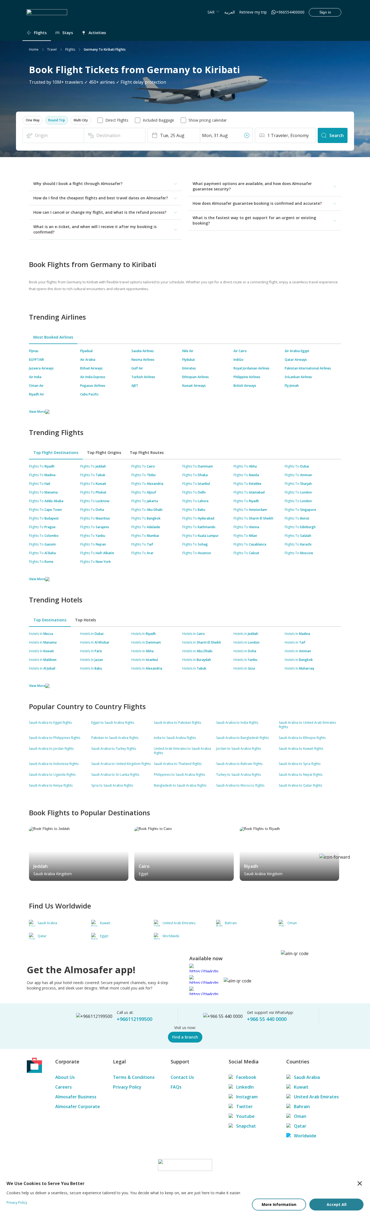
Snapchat (246, 1126)
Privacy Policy (127, 1087)
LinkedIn (245, 1087)
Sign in (325, 12)
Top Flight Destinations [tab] (55, 452)
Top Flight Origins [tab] (104, 452)
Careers (63, 1087)
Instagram (247, 1096)
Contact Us (182, 1077)
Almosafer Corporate (77, 1106)
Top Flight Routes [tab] (147, 452)
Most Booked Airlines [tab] (53, 337)
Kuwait (301, 1087)
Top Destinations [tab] (49, 619)
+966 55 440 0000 (267, 1019)
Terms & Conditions (134, 1077)
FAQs (176, 1087)
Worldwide (305, 1135)
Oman (300, 1116)
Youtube (245, 1116)
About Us (65, 1077)
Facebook (246, 1077)
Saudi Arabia (307, 1077)
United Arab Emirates (316, 1096)
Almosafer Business (75, 1096)
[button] (32, 120)
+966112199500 (134, 1019)
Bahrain (302, 1106)
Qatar (300, 1126)
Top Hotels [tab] (85, 619)
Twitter (244, 1106)
